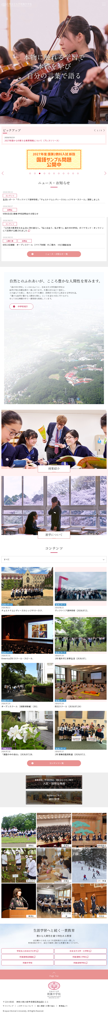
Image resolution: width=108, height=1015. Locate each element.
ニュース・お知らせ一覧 (56, 253)
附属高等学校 (79, 962)
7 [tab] (58, 173)
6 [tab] (54, 173)
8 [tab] (63, 173)
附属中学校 (27, 962)
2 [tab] (35, 173)
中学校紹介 (23, 306)
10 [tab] (73, 173)
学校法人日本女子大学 (26, 951)
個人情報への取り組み (46, 1006)
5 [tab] (49, 173)
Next (103, 130)
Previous (95, 130)
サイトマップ (8, 1006)
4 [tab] (44, 173)
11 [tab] (78, 173)
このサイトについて (25, 1006)
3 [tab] (39, 173)
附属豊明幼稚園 (26, 957)
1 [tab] (30, 173)
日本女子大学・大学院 (79, 951)
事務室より (63, 1006)
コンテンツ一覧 (56, 763)
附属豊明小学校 (79, 957)
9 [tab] (68, 173)
